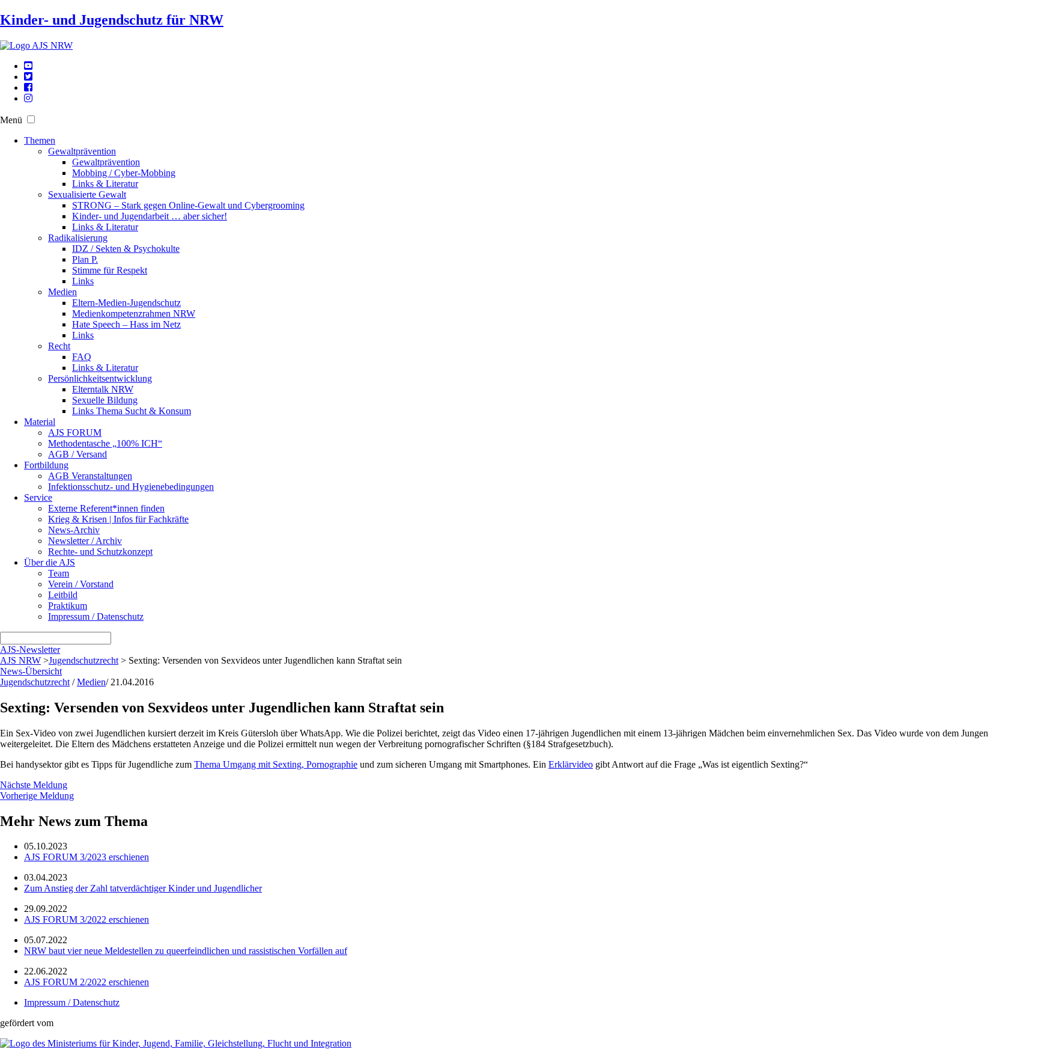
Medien (62, 292)
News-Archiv (74, 530)
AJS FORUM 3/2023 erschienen (86, 857)
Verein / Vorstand (81, 584)
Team (58, 573)
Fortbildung (46, 465)
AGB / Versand (77, 454)
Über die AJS (49, 562)
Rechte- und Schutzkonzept (100, 551)
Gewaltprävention (82, 151)
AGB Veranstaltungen (90, 476)
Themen (39, 140)
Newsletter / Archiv (85, 541)
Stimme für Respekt (109, 270)
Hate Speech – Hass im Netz (126, 324)
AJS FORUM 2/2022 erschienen (86, 982)
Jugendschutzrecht (83, 660)
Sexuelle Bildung (105, 400)
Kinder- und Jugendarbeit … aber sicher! (149, 216)
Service (38, 497)
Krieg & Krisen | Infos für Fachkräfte (118, 519)
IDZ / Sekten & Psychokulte (126, 248)
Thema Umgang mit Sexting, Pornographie (275, 764)
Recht (59, 346)
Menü (11, 120)
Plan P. (85, 259)
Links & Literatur (105, 184)
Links (83, 281)
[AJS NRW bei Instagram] (28, 98)
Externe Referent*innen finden (106, 508)
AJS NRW (20, 660)
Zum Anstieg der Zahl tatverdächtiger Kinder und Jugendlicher (143, 888)
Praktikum (67, 606)
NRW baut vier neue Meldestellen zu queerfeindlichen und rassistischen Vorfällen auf (185, 951)
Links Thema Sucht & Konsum (131, 411)
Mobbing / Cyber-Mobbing (123, 173)
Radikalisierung (78, 238)
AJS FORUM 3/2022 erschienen (86, 919)
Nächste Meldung (33, 785)
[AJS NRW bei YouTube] (28, 66)
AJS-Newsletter (30, 649)
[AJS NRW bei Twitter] (28, 77)
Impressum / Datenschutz (96, 616)
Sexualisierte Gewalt (87, 194)
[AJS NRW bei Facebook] (28, 87)
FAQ (81, 357)
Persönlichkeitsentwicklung (100, 378)
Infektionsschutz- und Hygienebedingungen (131, 487)
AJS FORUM (75, 432)
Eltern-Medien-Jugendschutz (126, 303)
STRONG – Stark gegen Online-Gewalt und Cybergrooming (188, 205)
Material (39, 422)
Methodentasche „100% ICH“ (105, 443)
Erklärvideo (570, 764)
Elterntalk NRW (102, 389)
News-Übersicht (31, 671)
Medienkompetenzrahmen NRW (133, 313)
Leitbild (62, 595)
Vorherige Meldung (37, 796)
